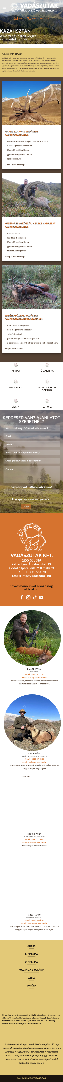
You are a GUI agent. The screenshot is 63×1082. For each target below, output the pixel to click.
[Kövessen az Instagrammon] (28, 597)
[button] (4, 7)
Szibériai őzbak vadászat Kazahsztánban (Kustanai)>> (24, 317)
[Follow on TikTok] (35, 597)
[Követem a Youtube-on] (41, 597)
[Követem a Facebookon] (22, 597)
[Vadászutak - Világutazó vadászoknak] (34, 7)
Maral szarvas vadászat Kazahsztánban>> (21, 133)
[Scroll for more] (31, 37)
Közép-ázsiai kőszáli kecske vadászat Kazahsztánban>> (30, 225)
